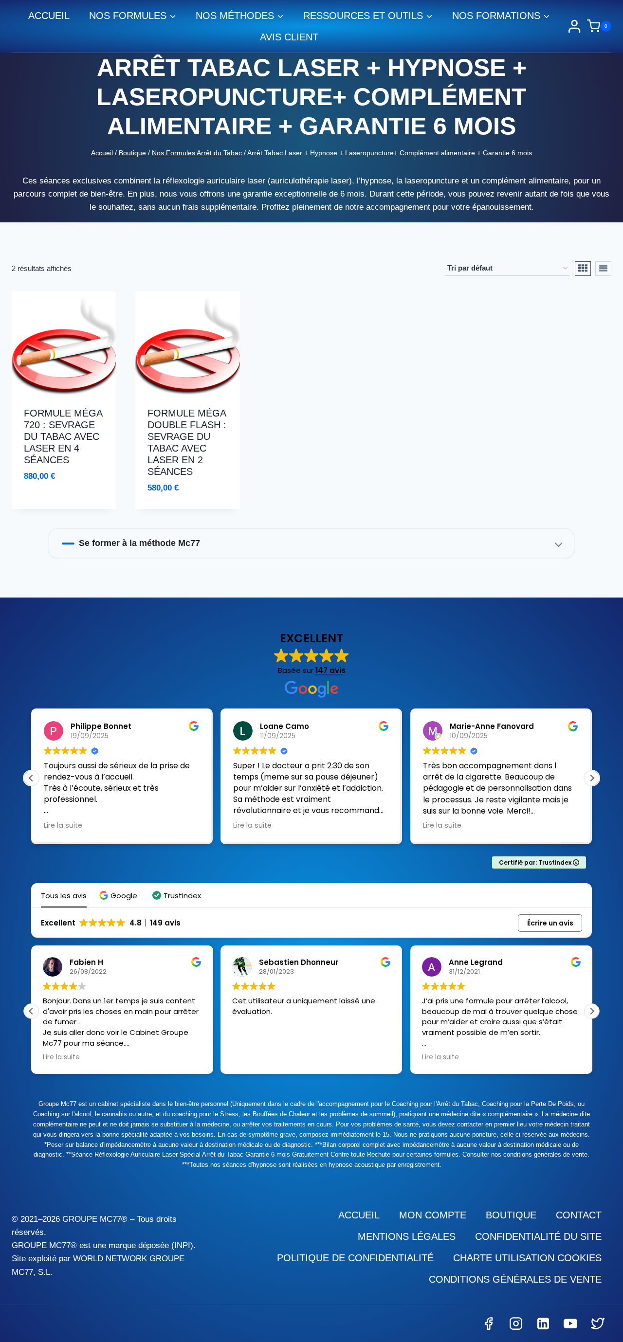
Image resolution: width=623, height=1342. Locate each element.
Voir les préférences (550, 1305)
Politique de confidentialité (524, 1328)
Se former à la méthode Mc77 (139, 543)
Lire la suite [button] (179, 825)
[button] (603, 1223)
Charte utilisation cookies (450, 1328)
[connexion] (574, 26)
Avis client (289, 37)
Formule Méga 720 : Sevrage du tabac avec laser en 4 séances (63, 436)
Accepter (430, 1305)
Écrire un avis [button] (550, 923)
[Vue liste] (603, 268)
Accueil (49, 15)
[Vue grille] (583, 268)
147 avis (330, 670)
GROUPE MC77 (91, 1219)
